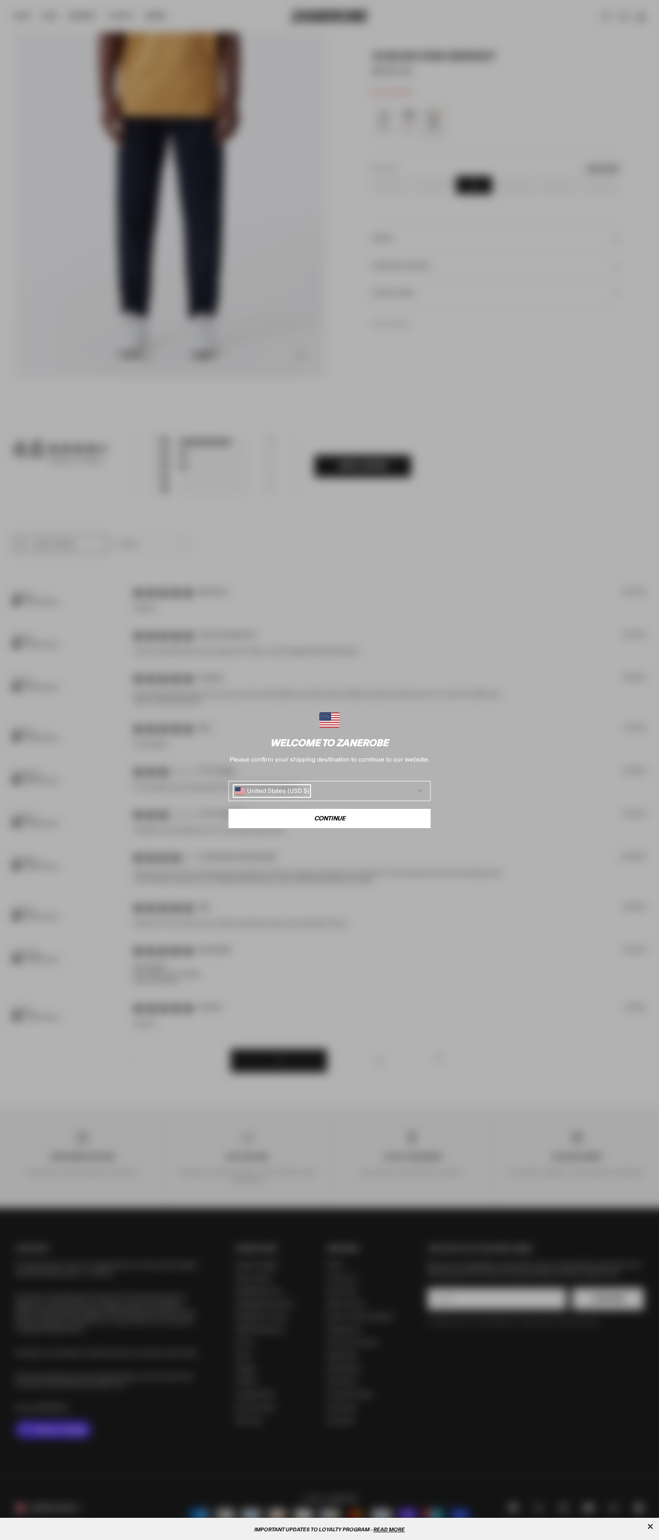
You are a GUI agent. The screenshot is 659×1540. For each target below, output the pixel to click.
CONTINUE (329, 818)
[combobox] (272, 791)
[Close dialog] (650, 1526)
